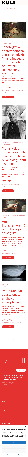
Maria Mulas (17, 184)
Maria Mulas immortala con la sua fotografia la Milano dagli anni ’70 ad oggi (14, 156)
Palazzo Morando (17, 186)
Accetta (14, 442)
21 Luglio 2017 (5, 142)
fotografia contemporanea (8, 90)
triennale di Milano (6, 93)
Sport (3, 410)
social (13, 253)
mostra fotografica (7, 186)
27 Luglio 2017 (5, 41)
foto (3, 253)
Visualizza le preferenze (14, 451)
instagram (7, 253)
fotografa (4, 184)
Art (7, 8)
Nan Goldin (19, 90)
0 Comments (7, 43)
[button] (25, 426)
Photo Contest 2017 (17, 322)
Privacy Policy (17, 454)
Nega (14, 446)
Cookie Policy (10, 454)
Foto (10, 87)
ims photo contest (6, 322)
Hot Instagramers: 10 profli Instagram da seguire (14, 227)
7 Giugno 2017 (5, 284)
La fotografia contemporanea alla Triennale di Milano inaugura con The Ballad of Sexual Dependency (13, 58)
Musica (4, 414)
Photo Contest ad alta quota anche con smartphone (12, 296)
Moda (3, 401)
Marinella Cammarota (18, 41)
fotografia (10, 184)
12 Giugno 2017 (6, 215)
